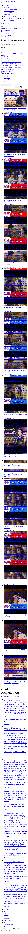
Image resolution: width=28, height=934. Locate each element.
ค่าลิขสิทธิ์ (8, 12)
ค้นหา (18, 86)
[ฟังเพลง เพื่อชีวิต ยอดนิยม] (8, 73)
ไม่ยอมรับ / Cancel (15, 53)
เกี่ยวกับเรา (10, 16)
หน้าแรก (8, 5)
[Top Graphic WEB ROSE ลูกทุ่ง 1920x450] (11, 67)
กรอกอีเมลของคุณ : (8, 44)
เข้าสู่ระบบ (5, 30)
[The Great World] (5, 60)
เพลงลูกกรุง (7, 78)
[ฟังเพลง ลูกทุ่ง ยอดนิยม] (7, 69)
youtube (4, 932)
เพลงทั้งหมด (6, 84)
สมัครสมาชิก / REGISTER (7, 33)
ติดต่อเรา (10, 20)
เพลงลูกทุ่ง (6, 76)
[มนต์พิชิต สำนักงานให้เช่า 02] (9, 58)
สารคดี (10, 9)
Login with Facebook (6, 35)
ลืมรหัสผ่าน (9, 28)
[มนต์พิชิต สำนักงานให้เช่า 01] (9, 57)
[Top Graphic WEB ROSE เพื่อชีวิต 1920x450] (12, 63)
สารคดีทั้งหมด (10, 696)
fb (1, 932)
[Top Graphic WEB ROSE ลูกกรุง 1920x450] (12, 65)
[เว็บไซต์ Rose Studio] (6, 71)
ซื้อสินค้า (9, 11)
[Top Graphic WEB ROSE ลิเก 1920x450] (11, 62)
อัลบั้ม (5, 81)
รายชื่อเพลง (8, 14)
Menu (2, 2)
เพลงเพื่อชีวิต (7, 79)
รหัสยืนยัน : (6, 47)
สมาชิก (5, 23)
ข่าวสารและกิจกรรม (14, 18)
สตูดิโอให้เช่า (7, 916)
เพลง (7, 7)
